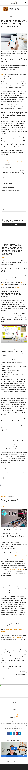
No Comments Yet (8, 183)
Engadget (17, 552)
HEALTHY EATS (14, 707)
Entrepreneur (3, 16)
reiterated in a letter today (17, 569)
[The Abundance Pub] (14, 2)
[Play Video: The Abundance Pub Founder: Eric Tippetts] (14, 748)
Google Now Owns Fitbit (12, 501)
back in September (17, 637)
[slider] (13, 756)
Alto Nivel (17, 78)
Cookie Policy (8, 766)
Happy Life (14, 704)
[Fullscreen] (25, 756)
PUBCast (14, 709)
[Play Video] (2, 756)
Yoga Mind (14, 702)
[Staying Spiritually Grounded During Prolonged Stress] (16, 9)
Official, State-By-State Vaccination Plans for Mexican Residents (12, 249)
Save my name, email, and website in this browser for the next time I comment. (13, 221)
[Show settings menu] (23, 756)
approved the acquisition (17, 560)
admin (3, 30)
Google (3, 556)
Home (14, 700)
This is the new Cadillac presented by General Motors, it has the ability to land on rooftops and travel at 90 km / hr (14, 160)
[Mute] (20, 756)
